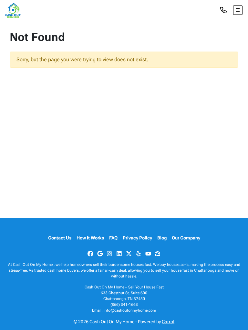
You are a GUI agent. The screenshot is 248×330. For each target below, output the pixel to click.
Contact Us (59, 237)
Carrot (168, 321)
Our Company (186, 237)
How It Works (90, 237)
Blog (162, 237)
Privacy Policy (137, 237)
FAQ (113, 237)
